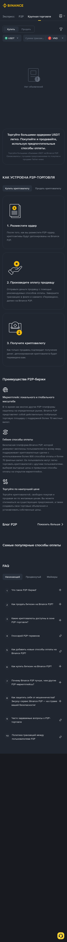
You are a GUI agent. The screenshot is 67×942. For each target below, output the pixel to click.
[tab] (9, 16)
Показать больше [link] (48, 524)
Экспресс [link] (9, 16)
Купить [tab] (11, 29)
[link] (37, 635)
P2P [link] (21, 16)
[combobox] (12, 38)
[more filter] (61, 29)
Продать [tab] (26, 29)
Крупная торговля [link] (39, 16)
